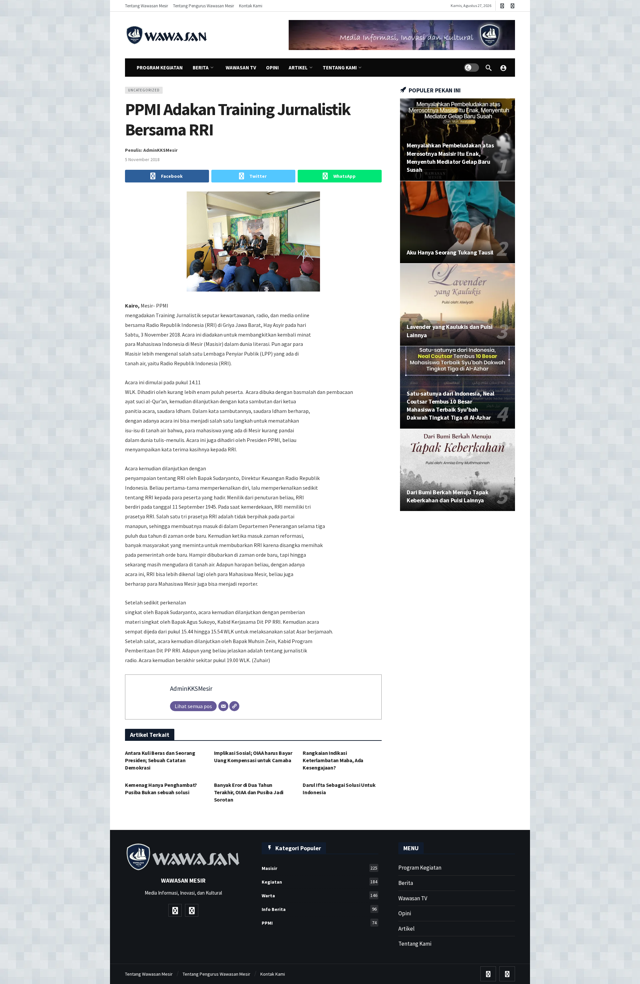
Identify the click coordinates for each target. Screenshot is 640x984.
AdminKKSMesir (191, 688)
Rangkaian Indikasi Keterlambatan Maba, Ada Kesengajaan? (333, 760)
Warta (319, 895)
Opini (404, 913)
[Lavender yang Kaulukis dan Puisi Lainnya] (457, 305)
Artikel (406, 928)
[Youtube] (502, 6)
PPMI (319, 923)
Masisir (319, 868)
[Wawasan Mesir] (503, 68)
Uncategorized (144, 90)
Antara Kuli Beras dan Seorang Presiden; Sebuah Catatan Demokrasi (160, 760)
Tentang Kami (414, 943)
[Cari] (489, 68)
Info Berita (319, 909)
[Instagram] (512, 6)
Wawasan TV (412, 898)
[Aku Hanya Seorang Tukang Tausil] (457, 222)
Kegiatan (319, 882)
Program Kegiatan (419, 867)
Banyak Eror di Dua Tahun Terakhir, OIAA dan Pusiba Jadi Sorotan (248, 792)
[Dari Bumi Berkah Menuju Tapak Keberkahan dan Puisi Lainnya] (457, 470)
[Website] (234, 706)
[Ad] (402, 35)
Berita (405, 883)
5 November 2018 (142, 159)
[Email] (223, 706)
